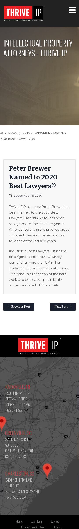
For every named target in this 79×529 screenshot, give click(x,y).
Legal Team (36, 521)
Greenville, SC (18, 432)
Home (19, 521)
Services (55, 521)
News (13, 133)
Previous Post (20, 306)
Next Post (61, 306)
